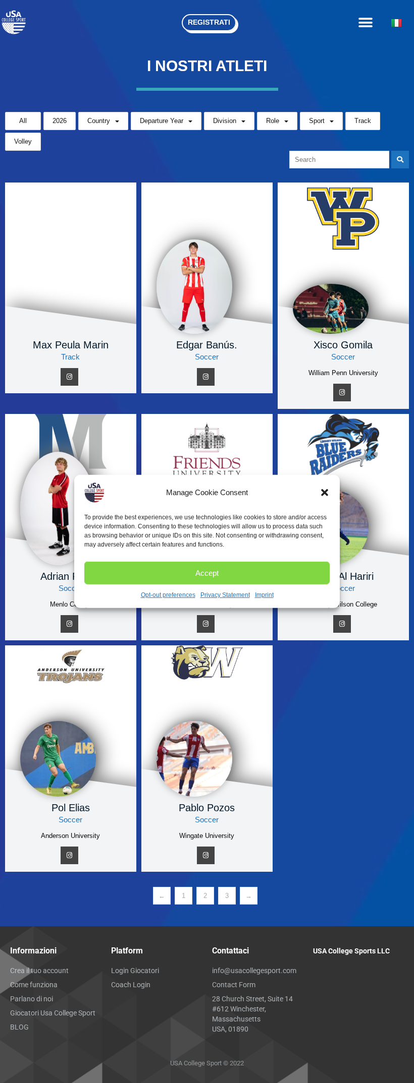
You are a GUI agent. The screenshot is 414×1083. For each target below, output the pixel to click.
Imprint (264, 594)
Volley (23, 141)
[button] (325, 493)
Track (362, 121)
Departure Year (161, 121)
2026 (60, 121)
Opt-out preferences (168, 594)
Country (98, 121)
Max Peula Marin (71, 344)
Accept (207, 572)
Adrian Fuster (70, 576)
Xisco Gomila (343, 344)
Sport (317, 121)
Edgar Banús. (206, 344)
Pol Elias (70, 807)
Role (272, 121)
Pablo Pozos (207, 807)
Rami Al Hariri (343, 576)
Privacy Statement (225, 594)
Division (224, 121)
